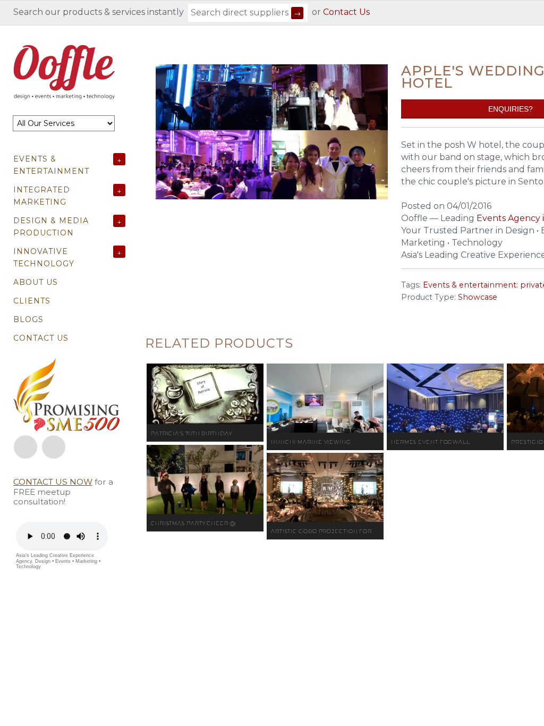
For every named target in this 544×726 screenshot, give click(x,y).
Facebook (25, 447)
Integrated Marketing (41, 196)
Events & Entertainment (51, 165)
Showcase (477, 297)
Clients (31, 301)
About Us (35, 282)
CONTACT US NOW (52, 482)
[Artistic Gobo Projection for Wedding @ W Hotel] (325, 487)
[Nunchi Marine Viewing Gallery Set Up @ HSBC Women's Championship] (325, 398)
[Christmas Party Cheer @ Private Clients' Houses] (205, 479)
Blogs (28, 319)
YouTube (53, 447)
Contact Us (346, 12)
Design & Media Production (51, 227)
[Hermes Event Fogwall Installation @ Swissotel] (445, 398)
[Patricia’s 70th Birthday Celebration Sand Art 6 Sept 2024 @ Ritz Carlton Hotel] (205, 394)
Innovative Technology (43, 257)
